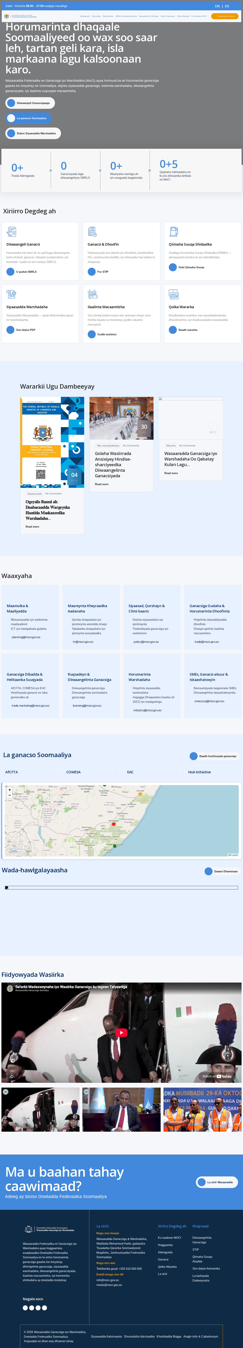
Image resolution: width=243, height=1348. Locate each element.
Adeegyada (85, 16)
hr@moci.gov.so (83, 642)
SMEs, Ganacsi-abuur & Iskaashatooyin (209, 677)
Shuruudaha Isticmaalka (139, 1336)
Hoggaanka (165, 1245)
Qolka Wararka (183, 16)
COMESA (73, 772)
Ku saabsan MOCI (169, 1237)
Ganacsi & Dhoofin (103, 244)
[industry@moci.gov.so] (131, 710)
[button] (9, 790)
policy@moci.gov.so (146, 642)
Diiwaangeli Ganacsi (23, 244)
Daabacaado (35, 493)
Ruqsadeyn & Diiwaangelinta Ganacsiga (89, 677)
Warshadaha (108, 16)
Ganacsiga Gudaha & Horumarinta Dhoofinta (210, 608)
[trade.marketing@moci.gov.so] (9, 706)
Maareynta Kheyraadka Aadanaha (87, 608)
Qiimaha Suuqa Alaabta (202, 1259)
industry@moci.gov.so (148, 710)
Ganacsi (163, 1259)
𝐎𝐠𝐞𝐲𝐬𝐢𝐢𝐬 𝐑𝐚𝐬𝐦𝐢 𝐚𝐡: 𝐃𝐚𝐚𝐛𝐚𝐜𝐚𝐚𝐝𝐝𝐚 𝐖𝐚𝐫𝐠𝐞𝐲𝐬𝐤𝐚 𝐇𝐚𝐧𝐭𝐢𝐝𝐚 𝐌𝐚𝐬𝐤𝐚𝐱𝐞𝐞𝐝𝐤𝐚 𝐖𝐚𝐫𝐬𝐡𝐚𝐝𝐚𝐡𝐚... (48, 510)
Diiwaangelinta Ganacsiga (202, 1240)
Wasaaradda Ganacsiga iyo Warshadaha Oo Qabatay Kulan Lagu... (190, 459)
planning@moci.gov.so (26, 637)
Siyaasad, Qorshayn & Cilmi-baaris (147, 608)
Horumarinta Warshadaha (140, 677)
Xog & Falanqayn (168, 16)
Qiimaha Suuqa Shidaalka (190, 244)
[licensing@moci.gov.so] (70, 706)
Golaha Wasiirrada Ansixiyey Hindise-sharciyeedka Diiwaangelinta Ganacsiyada (113, 464)
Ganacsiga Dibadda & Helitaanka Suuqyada (25, 677)
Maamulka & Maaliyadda (17, 608)
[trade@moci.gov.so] (192, 642)
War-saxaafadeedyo (108, 445)
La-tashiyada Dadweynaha (200, 1278)
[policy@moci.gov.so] (131, 642)
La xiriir (162, 1273)
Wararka (171, 445)
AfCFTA (11, 772)
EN (217, 6)
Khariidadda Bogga (169, 1336)
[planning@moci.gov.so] (9, 637)
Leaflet (234, 854)
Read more (32, 526)
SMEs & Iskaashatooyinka (126, 16)
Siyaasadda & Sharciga (149, 16)
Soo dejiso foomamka (206, 1268)
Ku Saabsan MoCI (199, 16)
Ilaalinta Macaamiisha (106, 306)
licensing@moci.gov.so (87, 706)
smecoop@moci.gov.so (209, 701)
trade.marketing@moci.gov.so (30, 706)
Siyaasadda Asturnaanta (106, 1336)
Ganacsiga (96, 16)
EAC (130, 772)
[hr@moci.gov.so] (70, 642)
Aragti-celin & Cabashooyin (200, 1336)
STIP (195, 1249)
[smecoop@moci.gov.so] (192, 701)
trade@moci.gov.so (207, 642)
